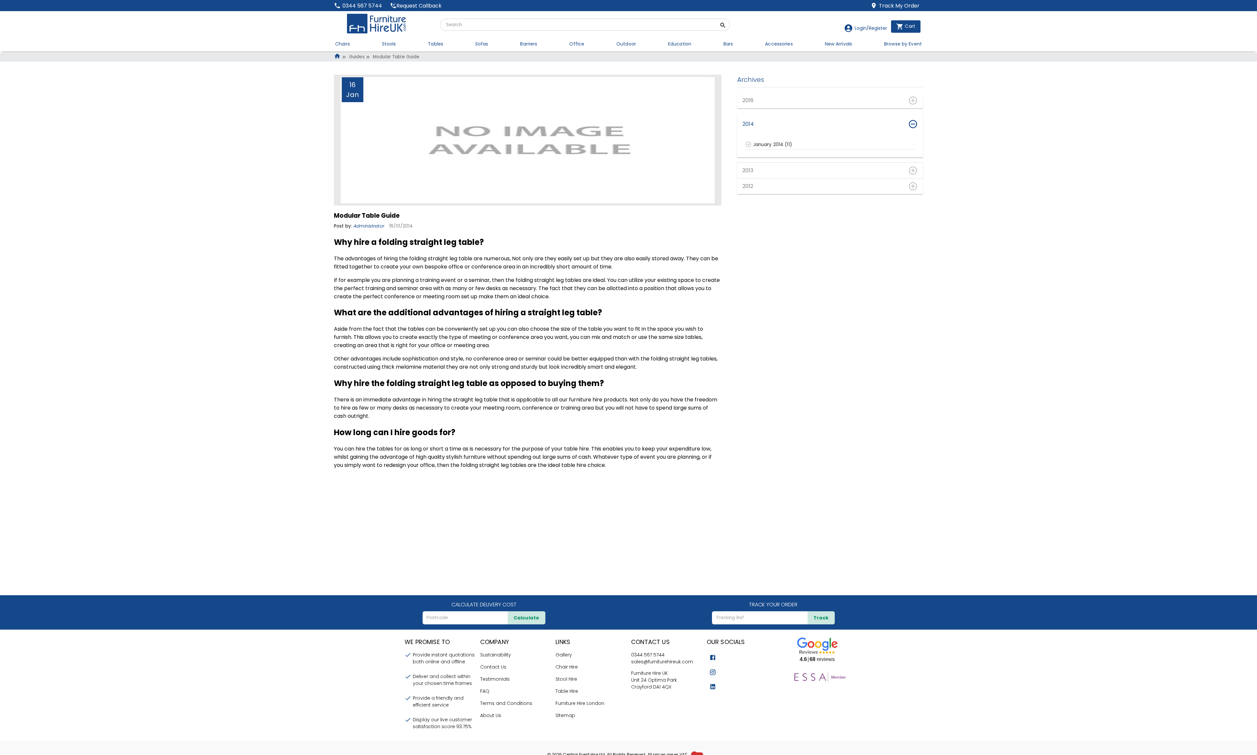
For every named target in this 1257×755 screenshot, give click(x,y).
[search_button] (723, 26)
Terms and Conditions (506, 703)
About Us (490, 715)
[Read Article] (748, 144)
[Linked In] (713, 687)
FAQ (484, 691)
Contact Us (493, 667)
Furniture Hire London (580, 703)
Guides (357, 57)
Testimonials (495, 679)
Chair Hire (567, 667)
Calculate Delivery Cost (484, 604)
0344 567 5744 (648, 655)
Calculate (526, 618)
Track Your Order (773, 604)
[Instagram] (713, 672)
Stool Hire (566, 679)
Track (821, 618)
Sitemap (565, 715)
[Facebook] (713, 658)
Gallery (564, 655)
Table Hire (567, 691)
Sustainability (495, 655)
